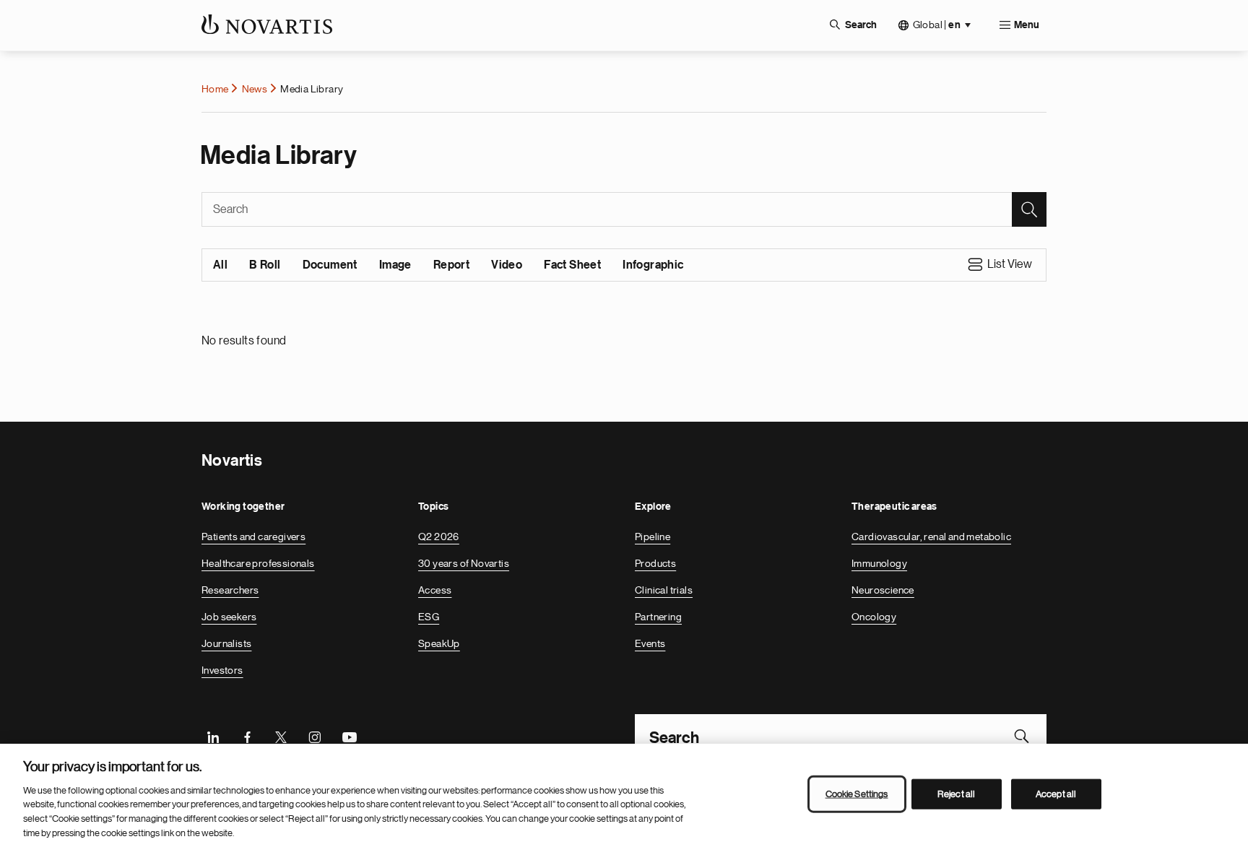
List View (1009, 264)
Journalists (226, 643)
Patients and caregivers (254, 536)
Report (451, 265)
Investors (222, 670)
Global (937, 24)
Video (506, 265)
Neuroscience (883, 590)
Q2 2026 (438, 536)
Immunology (879, 563)
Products (655, 563)
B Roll (264, 265)
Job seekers (229, 617)
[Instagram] (314, 735)
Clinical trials (664, 590)
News (255, 89)
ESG (428, 617)
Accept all (1056, 794)
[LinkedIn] (213, 735)
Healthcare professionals (258, 563)
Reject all (956, 794)
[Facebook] (247, 735)
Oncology (874, 617)
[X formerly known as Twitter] (280, 735)
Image (395, 265)
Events (650, 643)
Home (215, 89)
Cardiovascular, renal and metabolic (931, 536)
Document (330, 265)
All (220, 265)
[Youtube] (348, 735)
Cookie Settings (857, 794)
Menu (1026, 25)
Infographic (653, 265)
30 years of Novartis (463, 563)
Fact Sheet (572, 265)
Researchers (230, 590)
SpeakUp (439, 643)
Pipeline (652, 536)
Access (434, 590)
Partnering (658, 617)
